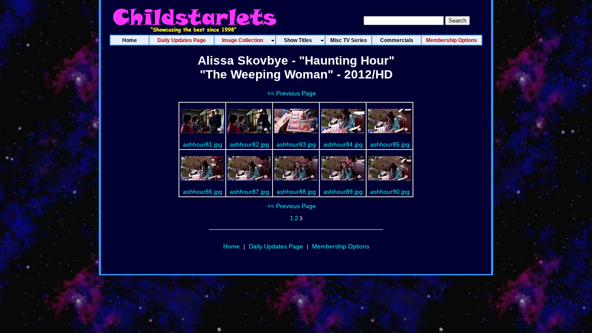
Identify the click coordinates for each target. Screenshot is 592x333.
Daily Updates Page (276, 246)
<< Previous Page (291, 93)
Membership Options (340, 246)
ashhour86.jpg (202, 191)
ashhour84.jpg (343, 144)
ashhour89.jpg (343, 191)
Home (231, 246)
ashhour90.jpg (390, 191)
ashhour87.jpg (249, 191)
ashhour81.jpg (202, 144)
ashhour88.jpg (296, 191)
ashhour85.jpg (390, 144)
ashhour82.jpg (249, 144)
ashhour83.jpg (296, 144)
